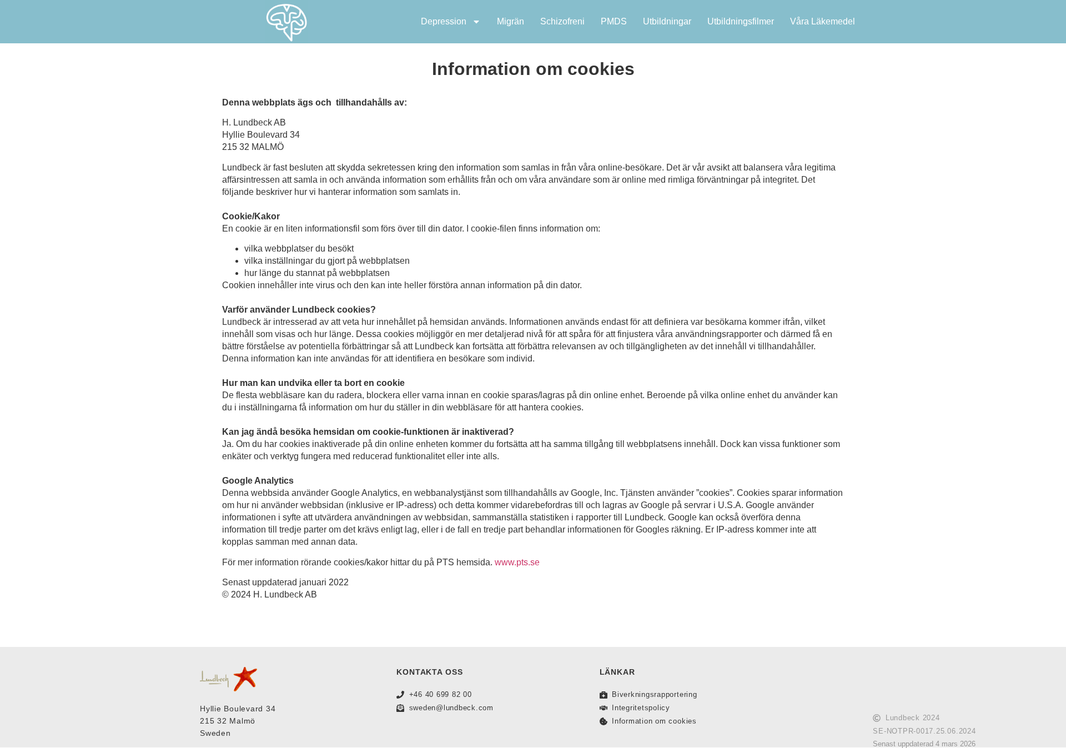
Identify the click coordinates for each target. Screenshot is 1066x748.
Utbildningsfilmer (740, 21)
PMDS (614, 21)
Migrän (510, 21)
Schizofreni (562, 21)
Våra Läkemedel (822, 21)
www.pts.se (517, 562)
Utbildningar (667, 21)
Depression (443, 21)
